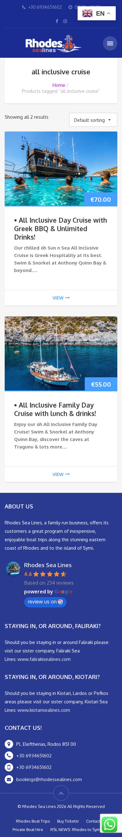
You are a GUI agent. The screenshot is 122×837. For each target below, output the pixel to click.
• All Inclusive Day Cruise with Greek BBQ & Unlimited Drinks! (60, 228)
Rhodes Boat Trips (33, 821)
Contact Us (96, 821)
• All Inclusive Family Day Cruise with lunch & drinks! (55, 409)
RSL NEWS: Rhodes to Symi (75, 829)
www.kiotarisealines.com (44, 710)
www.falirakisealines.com (44, 659)
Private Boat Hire (28, 829)
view (58, 297)
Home (59, 85)
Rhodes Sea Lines (48, 565)
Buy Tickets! (68, 821)
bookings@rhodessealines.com (49, 779)
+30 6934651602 (34, 756)
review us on (42, 601)
